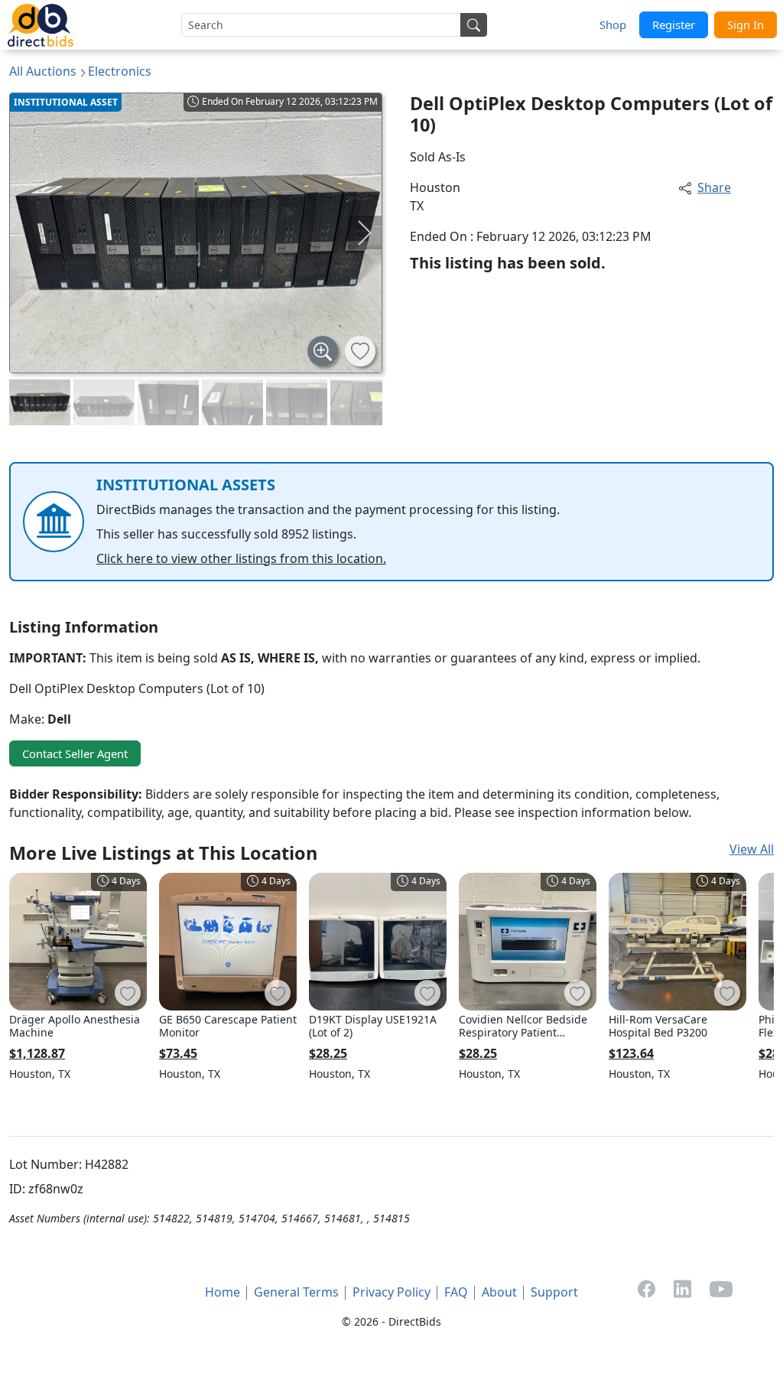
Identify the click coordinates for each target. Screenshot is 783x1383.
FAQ (456, 1292)
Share (714, 187)
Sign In (745, 24)
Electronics (119, 71)
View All (751, 849)
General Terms (296, 1292)
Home (222, 1292)
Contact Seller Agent (75, 753)
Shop (612, 24)
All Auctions (42, 71)
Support (554, 1292)
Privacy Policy (391, 1292)
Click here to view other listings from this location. (241, 558)
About (499, 1292)
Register (673, 24)
